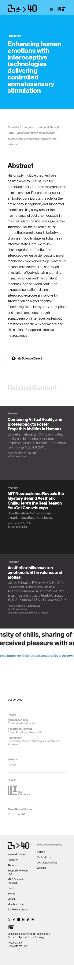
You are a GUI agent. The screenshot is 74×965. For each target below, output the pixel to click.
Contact (41, 868)
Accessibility (15, 942)
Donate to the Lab (17, 946)
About (11, 865)
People (11, 888)
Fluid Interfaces (18, 456)
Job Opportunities (47, 862)
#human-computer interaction (24, 612)
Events (11, 893)
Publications (44, 857)
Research (13, 860)
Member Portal (16, 904)
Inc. (13, 523)
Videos (12, 899)
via (29, 358)
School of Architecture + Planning (26, 937)
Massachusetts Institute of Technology (29, 934)
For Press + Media (18, 909)
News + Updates (17, 854)
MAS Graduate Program (16, 881)
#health (45, 612)
